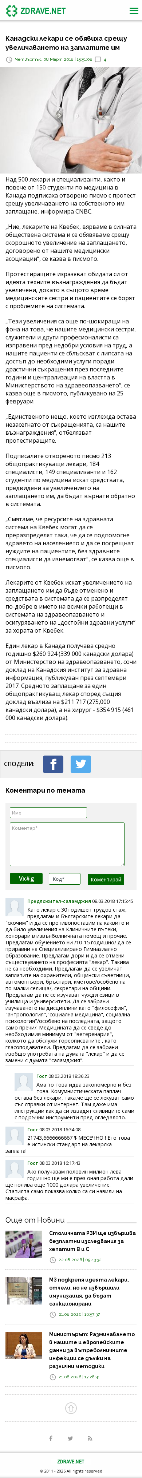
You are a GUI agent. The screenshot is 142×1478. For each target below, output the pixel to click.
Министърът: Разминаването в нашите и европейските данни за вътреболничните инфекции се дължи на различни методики (92, 1350)
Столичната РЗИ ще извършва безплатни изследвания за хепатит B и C (92, 1241)
